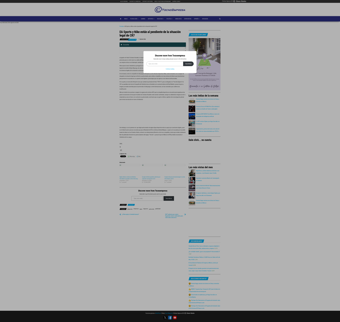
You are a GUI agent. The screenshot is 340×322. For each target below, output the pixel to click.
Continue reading (170, 69)
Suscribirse (188, 64)
